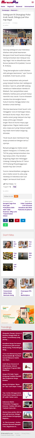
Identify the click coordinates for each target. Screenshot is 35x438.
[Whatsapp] (5, 224)
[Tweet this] (11, 220)
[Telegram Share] (23, 220)
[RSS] (16, 196)
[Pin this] (17, 220)
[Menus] (32, 2)
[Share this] (5, 220)
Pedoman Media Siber (7, 435)
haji (14, 187)
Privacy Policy (26, 433)
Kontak (18, 435)
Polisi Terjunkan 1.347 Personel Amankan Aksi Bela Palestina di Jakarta (25, 205)
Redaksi (17, 433)
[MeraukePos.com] (9, 2)
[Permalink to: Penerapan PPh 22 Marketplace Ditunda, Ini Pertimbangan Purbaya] (23, 244)
